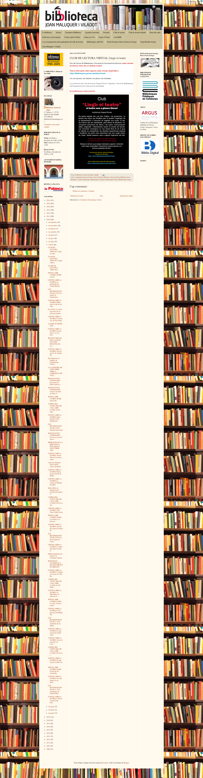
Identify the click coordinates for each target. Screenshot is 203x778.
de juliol (52, 235)
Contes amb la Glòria (72, 37)
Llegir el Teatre (104, 37)
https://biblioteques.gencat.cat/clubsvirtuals (88, 73)
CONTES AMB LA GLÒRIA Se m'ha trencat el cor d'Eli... (55, 679)
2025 (48, 203)
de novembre (53, 225)
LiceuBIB (117, 37)
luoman (105, 763)
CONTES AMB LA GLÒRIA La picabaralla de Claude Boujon (54, 283)
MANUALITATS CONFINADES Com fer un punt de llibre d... (54, 390)
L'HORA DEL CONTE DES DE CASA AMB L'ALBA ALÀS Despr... (55, 583)
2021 (48, 216)
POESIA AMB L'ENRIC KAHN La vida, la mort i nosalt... (55, 602)
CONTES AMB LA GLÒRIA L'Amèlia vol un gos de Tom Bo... (55, 573)
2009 (48, 749)
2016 (48, 726)
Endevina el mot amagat (51, 37)
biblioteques (86, 180)
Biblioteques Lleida (125, 180)
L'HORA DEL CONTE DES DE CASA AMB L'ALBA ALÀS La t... (55, 651)
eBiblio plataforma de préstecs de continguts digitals (55, 556)
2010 (48, 746)
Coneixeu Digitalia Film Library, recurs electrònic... (55, 464)
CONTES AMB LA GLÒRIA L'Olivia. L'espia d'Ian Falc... (55, 700)
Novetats (106, 32)
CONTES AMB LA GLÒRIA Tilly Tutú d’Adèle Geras (55, 510)
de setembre (53, 232)
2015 (48, 730)
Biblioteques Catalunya (98, 180)
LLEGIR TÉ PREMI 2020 (55, 325)
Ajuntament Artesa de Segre (84, 177)
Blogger (126, 763)
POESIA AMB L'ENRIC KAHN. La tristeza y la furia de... (55, 518)
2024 (48, 206)
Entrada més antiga (126, 196)
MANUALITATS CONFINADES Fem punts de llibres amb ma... (54, 381)
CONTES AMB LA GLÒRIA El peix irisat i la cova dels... (54, 332)
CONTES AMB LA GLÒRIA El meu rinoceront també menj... (54, 632)
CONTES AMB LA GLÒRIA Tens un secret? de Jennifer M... (55, 352)
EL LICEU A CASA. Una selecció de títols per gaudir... (55, 311)
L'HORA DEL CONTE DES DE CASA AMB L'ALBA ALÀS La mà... (55, 501)
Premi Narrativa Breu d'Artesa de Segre (122, 42)
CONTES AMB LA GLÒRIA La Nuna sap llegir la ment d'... (55, 548)
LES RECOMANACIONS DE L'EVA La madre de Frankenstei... (55, 293)
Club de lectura (119, 32)
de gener (52, 713)
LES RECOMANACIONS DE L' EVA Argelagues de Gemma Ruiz (55, 689)
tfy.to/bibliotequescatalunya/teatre (82, 91)
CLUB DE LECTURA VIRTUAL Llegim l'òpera (55, 259)
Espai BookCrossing (148, 42)
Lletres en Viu (89, 37)
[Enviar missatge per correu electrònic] (103, 175)
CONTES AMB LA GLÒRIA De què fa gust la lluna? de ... (55, 661)
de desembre (53, 222)
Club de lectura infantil (137, 32)
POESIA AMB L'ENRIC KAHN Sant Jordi (54, 399)
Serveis (58, 32)
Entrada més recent (76, 196)
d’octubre (52, 229)
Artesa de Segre (98, 177)
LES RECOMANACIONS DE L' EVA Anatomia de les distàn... (55, 622)
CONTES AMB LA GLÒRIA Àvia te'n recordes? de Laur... (55, 641)
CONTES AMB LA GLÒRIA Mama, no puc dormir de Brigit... (54, 473)
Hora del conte (155, 32)
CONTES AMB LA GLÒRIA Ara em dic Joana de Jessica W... (55, 527)
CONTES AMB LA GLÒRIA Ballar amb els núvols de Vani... (55, 303)
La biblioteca (47, 32)
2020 (48, 219)
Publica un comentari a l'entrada (83, 191)
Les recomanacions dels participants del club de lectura (62, 42)
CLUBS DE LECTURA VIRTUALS (53, 268)
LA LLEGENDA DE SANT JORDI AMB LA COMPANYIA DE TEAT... (55, 371)
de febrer (52, 710)
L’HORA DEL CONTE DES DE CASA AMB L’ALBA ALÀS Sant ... (55, 408)
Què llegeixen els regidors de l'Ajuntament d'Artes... (53, 361)
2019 (48, 717)
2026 (48, 200)
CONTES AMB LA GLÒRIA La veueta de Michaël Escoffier (55, 482)
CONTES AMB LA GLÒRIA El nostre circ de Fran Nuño (55, 318)
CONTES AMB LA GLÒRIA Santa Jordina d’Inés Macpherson (54, 418)
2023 (48, 210)
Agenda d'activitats (92, 32)
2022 (48, 213)
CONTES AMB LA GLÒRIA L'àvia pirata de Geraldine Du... (55, 611)
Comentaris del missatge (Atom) (90, 200)
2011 (48, 743)
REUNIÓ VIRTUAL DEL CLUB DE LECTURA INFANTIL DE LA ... (55, 342)
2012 (48, 739)
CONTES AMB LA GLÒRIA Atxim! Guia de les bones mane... (54, 456)
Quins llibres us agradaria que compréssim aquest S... (55, 491)
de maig (51, 241)
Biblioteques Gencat (112, 180)
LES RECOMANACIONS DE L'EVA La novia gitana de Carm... (55, 537)
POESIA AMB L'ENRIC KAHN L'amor (54, 275)
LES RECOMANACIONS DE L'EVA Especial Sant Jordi (55, 427)
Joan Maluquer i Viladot (51, 46)
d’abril (51, 245)
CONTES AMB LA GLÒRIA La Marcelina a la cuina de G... (54, 593)
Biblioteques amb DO (95, 42)
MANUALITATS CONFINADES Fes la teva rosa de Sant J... (55, 436)
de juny (51, 238)
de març (51, 706)
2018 (48, 720)
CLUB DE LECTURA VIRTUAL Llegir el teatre (55, 250)
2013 (48, 736)
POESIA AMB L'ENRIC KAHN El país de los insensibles (54, 670)
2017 (48, 723)
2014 (48, 733)
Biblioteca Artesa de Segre (112, 177)
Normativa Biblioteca (73, 32)
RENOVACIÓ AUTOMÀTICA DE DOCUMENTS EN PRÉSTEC (55, 564)
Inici (101, 196)
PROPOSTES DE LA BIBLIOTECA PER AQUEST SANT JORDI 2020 (55, 446)
